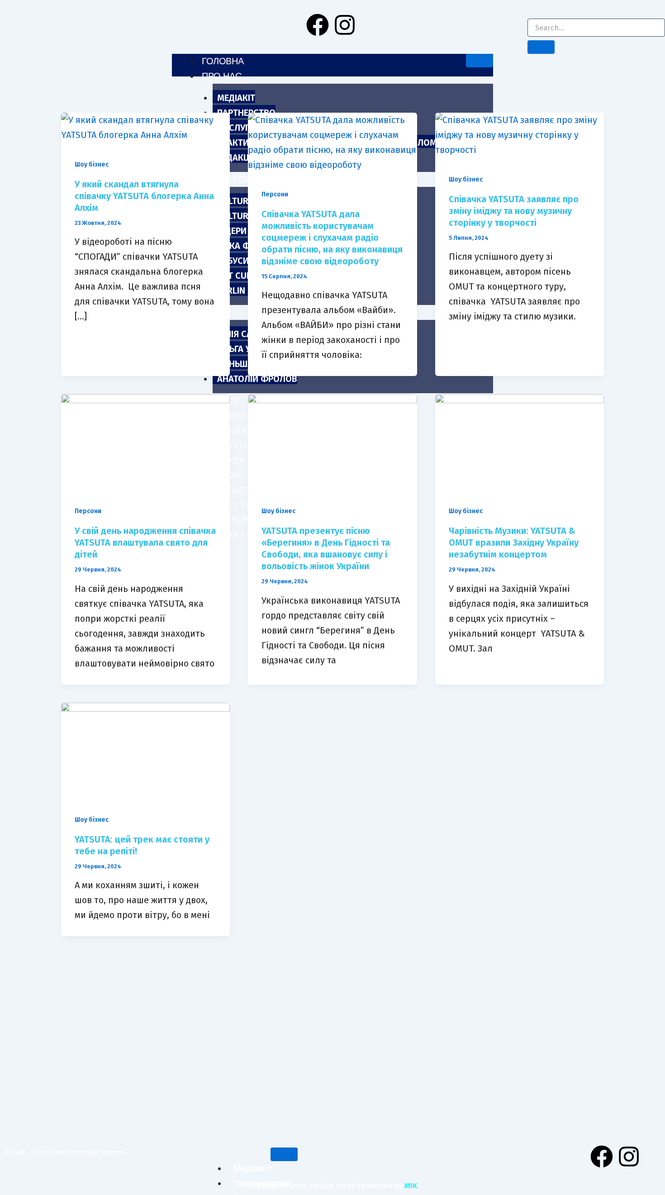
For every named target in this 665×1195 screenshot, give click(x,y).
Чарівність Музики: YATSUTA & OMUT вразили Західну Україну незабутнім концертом (514, 542)
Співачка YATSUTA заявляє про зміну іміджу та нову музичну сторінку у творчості (514, 211)
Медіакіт (236, 97)
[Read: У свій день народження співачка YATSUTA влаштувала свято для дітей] (145, 441)
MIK (410, 1185)
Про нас (221, 76)
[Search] (541, 47)
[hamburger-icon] (479, 60)
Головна (222, 61)
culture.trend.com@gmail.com (76, 1152)
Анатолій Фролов (257, 378)
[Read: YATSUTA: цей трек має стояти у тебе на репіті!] (145, 749)
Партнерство (246, 112)
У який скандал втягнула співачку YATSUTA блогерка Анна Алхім (144, 196)
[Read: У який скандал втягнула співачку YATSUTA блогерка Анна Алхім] (145, 126)
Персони (274, 194)
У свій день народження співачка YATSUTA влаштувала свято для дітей (145, 542)
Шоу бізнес (92, 164)
